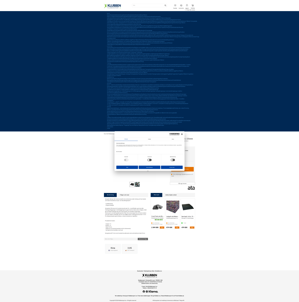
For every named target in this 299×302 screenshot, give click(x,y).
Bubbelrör (125, 60)
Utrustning (142, 112)
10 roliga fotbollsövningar (116, 122)
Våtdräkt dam (166, 95)
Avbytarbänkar (120, 33)
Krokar (125, 111)
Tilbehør (170, 43)
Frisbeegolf (152, 120)
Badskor (145, 86)
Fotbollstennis (165, 122)
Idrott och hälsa (111, 32)
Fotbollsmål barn (158, 122)
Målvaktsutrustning (156, 21)
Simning (109, 83)
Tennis (172, 39)
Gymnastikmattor (119, 36)
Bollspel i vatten (119, 108)
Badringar (162, 86)
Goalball (142, 47)
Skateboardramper (146, 33)
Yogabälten (190, 74)
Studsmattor (149, 58)
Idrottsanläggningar (112, 33)
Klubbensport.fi (169, 295)
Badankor (114, 97)
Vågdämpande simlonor (152, 109)
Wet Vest (163, 123)
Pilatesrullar (120, 72)
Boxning (147, 120)
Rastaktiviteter (113, 123)
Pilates (108, 72)
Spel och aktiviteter (158, 57)
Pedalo (174, 80)
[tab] (110, 195)
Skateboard (122, 52)
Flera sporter (114, 19)
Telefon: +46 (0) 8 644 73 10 (150, 288)
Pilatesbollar (132, 72)
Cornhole (126, 117)
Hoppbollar (151, 50)
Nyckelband (131, 111)
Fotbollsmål (139, 21)
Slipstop (159, 123)
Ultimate (183, 120)
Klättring (109, 55)
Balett (125, 27)
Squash (169, 39)
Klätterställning (120, 57)
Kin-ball (148, 35)
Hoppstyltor (178, 49)
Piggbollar (122, 18)
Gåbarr (125, 78)
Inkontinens (150, 98)
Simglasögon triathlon (176, 91)
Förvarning (120, 32)
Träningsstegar (155, 41)
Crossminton (159, 39)
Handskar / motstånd (142, 98)
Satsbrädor (176, 27)
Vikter (160, 69)
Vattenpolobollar (166, 97)
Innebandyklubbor (124, 35)
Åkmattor (138, 61)
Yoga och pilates (170, 69)
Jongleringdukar (122, 53)
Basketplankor (131, 15)
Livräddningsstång (143, 89)
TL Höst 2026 (110, 103)
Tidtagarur (182, 35)
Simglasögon (110, 91)
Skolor (108, 123)
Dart (140, 19)
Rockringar (153, 27)
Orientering (168, 19)
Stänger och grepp (125, 74)
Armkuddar (115, 84)
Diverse (116, 49)
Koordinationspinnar (148, 32)
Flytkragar (173, 86)
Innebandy (109, 35)
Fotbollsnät (144, 21)
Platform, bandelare (112, 109)
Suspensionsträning (170, 66)
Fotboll (108, 21)
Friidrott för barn (126, 22)
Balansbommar (120, 27)
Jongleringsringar (154, 53)
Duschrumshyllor (119, 111)
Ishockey (114, 61)
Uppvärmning (157, 119)
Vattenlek (148, 49)
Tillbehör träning (111, 41)
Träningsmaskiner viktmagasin (159, 74)
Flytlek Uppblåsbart (136, 108)
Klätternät (123, 39)
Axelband (117, 41)
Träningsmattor (177, 36)
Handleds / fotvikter (186, 64)
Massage (109, 80)
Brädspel (174, 57)
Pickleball (165, 39)
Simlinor (119, 109)
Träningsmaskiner (145, 78)
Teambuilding (143, 119)
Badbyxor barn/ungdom (173, 84)
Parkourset (113, 39)
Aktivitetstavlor (116, 60)
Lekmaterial (144, 55)
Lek (173, 102)
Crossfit (109, 64)
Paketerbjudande (126, 61)
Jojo (117, 53)
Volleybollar (168, 18)
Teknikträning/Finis (171, 94)
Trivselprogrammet (133, 105)
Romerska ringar (160, 27)
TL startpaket (160, 103)
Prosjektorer (141, 60)
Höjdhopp (135, 22)
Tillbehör (145, 15)
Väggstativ (169, 25)
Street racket (136, 119)
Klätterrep (124, 55)
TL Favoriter (154, 103)
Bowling (170, 57)
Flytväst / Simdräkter (141, 84)
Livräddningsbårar (124, 89)
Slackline (183, 49)
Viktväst (138, 64)
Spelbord (187, 57)
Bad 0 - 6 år (110, 84)
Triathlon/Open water (149, 95)
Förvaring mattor (123, 25)
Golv (116, 75)
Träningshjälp (193, 21)
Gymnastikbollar (145, 16)
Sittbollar (142, 81)
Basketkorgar (120, 15)
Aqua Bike (116, 98)
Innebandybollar (116, 35)
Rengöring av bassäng (134, 112)
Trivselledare (110, 100)
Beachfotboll (113, 21)
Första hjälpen (110, 24)
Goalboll (157, 120)
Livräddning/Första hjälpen (113, 89)
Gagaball (148, 117)
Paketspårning (147, 271)
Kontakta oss (158, 271)
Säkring (135, 55)
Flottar (127, 97)
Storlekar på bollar (144, 18)
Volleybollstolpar (131, 44)
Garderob (109, 111)
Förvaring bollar (115, 25)
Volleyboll (109, 44)
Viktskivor (151, 64)
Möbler (117, 112)
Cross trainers (115, 71)
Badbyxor (129, 19)
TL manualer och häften (124, 102)
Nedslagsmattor (151, 36)
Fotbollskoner (132, 21)
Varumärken (110, 126)
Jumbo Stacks (153, 117)
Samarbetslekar (170, 47)
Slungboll (132, 18)
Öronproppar (183, 94)
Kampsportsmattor (137, 36)
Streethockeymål (164, 43)
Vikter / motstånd (180, 98)
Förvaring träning (131, 25)
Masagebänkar (125, 24)
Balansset (118, 39)
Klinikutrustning (111, 78)
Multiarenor (127, 33)
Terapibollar (158, 18)
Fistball (129, 16)
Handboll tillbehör (123, 30)
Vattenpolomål (173, 97)
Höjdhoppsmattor (127, 36)
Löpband (149, 71)
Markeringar (156, 32)
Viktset (155, 64)
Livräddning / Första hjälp (163, 108)
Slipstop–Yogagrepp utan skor (126, 125)
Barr (128, 27)
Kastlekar (125, 49)
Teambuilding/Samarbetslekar (114, 47)
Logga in (187, 5)
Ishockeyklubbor (122, 43)
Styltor (186, 49)
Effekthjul (130, 60)
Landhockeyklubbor (136, 43)
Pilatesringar (126, 72)
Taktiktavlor (183, 21)
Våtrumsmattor (193, 36)
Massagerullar (122, 80)
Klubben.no (157, 295)
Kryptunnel (126, 57)
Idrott (108, 13)
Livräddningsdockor (134, 89)
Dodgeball (124, 16)
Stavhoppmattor (159, 36)
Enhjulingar (172, 49)
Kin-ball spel (164, 117)
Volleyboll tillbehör (145, 44)
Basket (108, 15)
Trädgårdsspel (110, 58)
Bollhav (114, 57)
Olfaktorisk (135, 60)
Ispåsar (120, 24)
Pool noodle (138, 97)
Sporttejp (138, 24)
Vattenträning (110, 98)
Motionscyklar (122, 71)
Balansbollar (119, 66)
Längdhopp (151, 22)
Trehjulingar (133, 52)
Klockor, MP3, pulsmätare (156, 35)
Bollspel (118, 97)
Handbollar (151, 16)
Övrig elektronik (189, 35)
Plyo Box (151, 66)
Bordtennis (153, 39)
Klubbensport (112, 133)
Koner (141, 32)
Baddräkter (128, 84)
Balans (157, 49)
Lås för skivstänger (167, 64)
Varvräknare (177, 35)
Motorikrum (110, 57)
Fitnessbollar (134, 16)
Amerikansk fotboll (122, 19)
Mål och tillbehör (162, 112)
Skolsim (121, 92)
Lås (127, 111)
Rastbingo (174, 117)
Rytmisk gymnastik (168, 27)
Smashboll (120, 119)
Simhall (109, 106)
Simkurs (125, 92)
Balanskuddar (125, 66)
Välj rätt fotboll (178, 122)
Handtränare (132, 81)
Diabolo (114, 53)
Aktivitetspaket (126, 47)
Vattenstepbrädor (171, 98)
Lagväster (149, 21)
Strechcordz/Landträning (160, 94)
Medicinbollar (116, 18)
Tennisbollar (152, 18)
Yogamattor (175, 74)
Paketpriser (165, 32)
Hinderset (133, 32)
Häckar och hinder (124, 41)
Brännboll (132, 47)
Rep (169, 32)
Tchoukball (178, 120)
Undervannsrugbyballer (171, 112)
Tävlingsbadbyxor (188, 84)
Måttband (160, 22)
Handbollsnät (142, 30)
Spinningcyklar (143, 71)
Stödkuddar (130, 78)
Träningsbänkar (134, 74)
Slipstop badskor (115, 125)
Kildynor (135, 78)
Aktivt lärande (110, 49)
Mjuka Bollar (174, 50)
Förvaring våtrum (140, 25)
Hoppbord (137, 27)
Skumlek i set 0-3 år (139, 57)
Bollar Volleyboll (123, 44)
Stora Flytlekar (144, 97)
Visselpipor (162, 41)
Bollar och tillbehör (111, 16)
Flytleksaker (132, 97)
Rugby (172, 19)
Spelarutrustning (176, 21)
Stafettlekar (130, 119)
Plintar (149, 27)
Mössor (155, 97)
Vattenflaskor (132, 95)
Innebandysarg (139, 35)
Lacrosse (163, 19)
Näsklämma (138, 94)
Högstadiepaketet (183, 103)
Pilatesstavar (113, 72)
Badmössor (121, 94)
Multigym (112, 74)
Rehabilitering (110, 77)
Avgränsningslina (125, 109)
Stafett (174, 22)
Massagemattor (130, 80)
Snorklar (152, 94)
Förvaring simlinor (142, 109)
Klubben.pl (181, 295)
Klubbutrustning (155, 88)
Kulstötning (145, 22)
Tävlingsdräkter (127, 86)
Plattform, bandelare (124, 112)
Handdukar (126, 95)
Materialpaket (126, 103)
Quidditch (169, 117)
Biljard (137, 19)
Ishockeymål (129, 43)
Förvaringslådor (148, 25)
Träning (109, 63)
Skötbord (138, 111)
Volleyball (188, 120)
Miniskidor (119, 61)
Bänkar (113, 111)
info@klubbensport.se (151, 286)
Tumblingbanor (185, 36)
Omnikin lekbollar (156, 47)
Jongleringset (138, 53)
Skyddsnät (169, 21)
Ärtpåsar (135, 29)
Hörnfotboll (172, 122)
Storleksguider (128, 123)
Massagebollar (115, 80)
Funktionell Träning (111, 66)
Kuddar (139, 78)
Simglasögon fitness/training (142, 91)
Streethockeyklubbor (155, 43)
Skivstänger (160, 64)
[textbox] (120, 239)
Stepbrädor (162, 66)
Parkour (145, 27)
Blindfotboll (134, 50)
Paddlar (143, 94)
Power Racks (118, 74)
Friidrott (109, 22)
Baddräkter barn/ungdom (137, 86)
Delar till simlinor (133, 109)
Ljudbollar (169, 50)
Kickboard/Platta (131, 94)
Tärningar (144, 49)
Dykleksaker (123, 97)
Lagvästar (133, 41)
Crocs (122, 95)
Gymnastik (109, 27)
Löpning (156, 22)
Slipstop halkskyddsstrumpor (141, 125)
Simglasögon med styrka (165, 91)
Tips (108, 116)
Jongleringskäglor (145, 53)
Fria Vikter (142, 64)
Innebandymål (132, 35)
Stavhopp (178, 22)
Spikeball (188, 47)
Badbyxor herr (164, 84)
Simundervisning (111, 92)
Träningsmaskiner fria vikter (145, 74)
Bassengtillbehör (111, 112)
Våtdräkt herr (173, 95)
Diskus (131, 22)
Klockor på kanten (123, 88)
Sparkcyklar (128, 52)
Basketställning (139, 15)
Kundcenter (140, 271)
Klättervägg (129, 39)
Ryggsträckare (137, 80)
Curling (180, 57)
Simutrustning (110, 94)
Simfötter (147, 94)
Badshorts (181, 84)
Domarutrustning (121, 21)
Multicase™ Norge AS (179, 300)
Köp (162, 227)
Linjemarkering (163, 33)
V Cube (165, 53)
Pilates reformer (139, 72)
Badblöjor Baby (122, 84)
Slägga (164, 22)
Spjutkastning (169, 22)
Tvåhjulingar (139, 52)
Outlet (108, 128)
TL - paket (115, 102)
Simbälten (178, 86)
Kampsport (151, 19)
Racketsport (142, 39)
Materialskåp (163, 25)
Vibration (157, 60)
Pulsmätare (171, 35)
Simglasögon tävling (154, 91)
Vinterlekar (109, 61)
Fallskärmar (137, 47)
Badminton (148, 39)
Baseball (133, 19)
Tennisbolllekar (150, 119)
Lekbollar (111, 18)
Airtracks (114, 27)
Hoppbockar (132, 27)
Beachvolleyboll (115, 44)
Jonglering (109, 53)
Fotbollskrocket (144, 122)
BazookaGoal (126, 122)
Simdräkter (168, 86)
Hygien (108, 108)
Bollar (116, 32)
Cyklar (108, 52)
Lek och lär (109, 46)
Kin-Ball (155, 19)
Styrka (108, 74)
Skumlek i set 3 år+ (148, 57)
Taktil (154, 60)
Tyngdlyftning (129, 64)
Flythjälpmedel (151, 86)
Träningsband (178, 66)
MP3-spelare (165, 35)
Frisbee (146, 19)
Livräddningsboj (151, 89)
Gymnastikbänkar (127, 32)
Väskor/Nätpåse (140, 95)
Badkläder (134, 123)
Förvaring (109, 25)
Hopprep (138, 32)
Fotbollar (139, 16)
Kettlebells (113, 64)
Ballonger (118, 50)
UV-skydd (148, 84)
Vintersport (110, 43)
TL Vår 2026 (132, 103)
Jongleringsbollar (158, 50)
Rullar (171, 74)
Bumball (122, 117)
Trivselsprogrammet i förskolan (171, 103)
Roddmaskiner (135, 71)
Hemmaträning (111, 67)
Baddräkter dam (117, 86)
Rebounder (164, 21)
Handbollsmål (135, 30)
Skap (135, 111)
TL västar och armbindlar (144, 105)
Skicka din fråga (143, 239)
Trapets (125, 29)
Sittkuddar (146, 81)
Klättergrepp (114, 55)
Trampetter (116, 29)
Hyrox (156, 125)
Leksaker (138, 58)
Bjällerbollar (129, 50)
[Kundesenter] (181, 5)
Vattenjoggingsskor (162, 98)
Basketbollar (113, 15)
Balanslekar (162, 49)
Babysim (117, 92)
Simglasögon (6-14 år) (119, 91)
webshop (164, 300)
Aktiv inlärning (133, 102)
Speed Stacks (177, 19)
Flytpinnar (129, 98)
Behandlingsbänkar (119, 78)
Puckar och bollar (145, 43)
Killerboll (159, 117)
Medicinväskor (132, 24)
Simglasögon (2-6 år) (130, 91)
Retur (153, 271)
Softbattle (176, 47)
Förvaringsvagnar (156, 25)
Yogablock (180, 74)
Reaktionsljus (156, 66)
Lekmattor (144, 36)
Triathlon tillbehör (158, 95)
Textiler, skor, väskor (112, 95)
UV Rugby (155, 112)
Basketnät (125, 15)
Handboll (109, 30)
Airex (153, 125)
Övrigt (144, 35)
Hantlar (118, 64)
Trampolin (121, 29)
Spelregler (168, 123)
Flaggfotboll (138, 122)
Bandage (116, 24)
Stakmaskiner (128, 71)
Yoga (168, 74)
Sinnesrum (109, 60)
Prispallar (132, 33)
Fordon (117, 52)
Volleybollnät (138, 44)
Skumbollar (127, 18)
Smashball (137, 18)
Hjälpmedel (172, 108)
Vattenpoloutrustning (141, 114)
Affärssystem (156, 300)
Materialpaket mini (118, 103)
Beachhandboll (115, 30)
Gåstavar (126, 81)
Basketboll (123, 50)
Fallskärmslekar (137, 117)
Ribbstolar (172, 32)
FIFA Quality (132, 122)
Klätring (159, 19)
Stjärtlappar (133, 61)
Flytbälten (183, 86)
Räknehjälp (143, 88)
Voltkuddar (130, 29)
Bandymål (115, 43)
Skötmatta (153, 84)
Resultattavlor (137, 33)
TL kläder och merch (112, 105)
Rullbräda (178, 80)
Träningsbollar (155, 69)
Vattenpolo (151, 97)
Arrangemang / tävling (116, 22)
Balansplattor (132, 66)
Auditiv (121, 60)
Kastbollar (156, 16)
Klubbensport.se (132, 295)
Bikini (122, 86)
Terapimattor (166, 36)
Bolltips (138, 120)
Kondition (109, 71)
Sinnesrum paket (148, 60)
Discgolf (109, 19)
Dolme (125, 94)
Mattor (142, 27)
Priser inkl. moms (191, 10)
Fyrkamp (143, 117)
